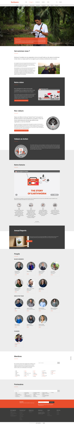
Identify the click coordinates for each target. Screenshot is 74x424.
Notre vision (21, 5)
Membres (52, 5)
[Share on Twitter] (70, 358)
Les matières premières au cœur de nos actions (13, 416)
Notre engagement (13, 410)
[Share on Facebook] (70, 357)
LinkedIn (58, 411)
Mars (43, 371)
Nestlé (43, 374)
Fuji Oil (34, 372)
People (48, 5)
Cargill (16, 376)
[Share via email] (70, 359)
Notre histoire (38, 5)
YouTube (58, 412)
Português (48, 414)
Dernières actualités (40, 414)
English (48, 411)
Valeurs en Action (32, 5)
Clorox (25, 374)
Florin (34, 371)
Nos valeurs (26, 5)
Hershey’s (35, 375)
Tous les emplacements (41, 411)
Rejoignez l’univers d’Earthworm (31, 411)
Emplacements (40, 410)
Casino (25, 370)
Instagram (58, 414)
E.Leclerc (26, 376)
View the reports (29, 241)
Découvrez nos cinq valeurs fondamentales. (21, 130)
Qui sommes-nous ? (22, 410)
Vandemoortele (53, 373)
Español (48, 413)
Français (48, 412)
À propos (17, 5)
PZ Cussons (44, 376)
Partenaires (56, 5)
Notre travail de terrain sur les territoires (13, 414)
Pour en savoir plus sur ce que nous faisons (21, 100)
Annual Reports (43, 5)
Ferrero (34, 370)
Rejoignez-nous (31, 410)
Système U (52, 371)
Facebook (58, 413)
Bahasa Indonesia (49, 415)
